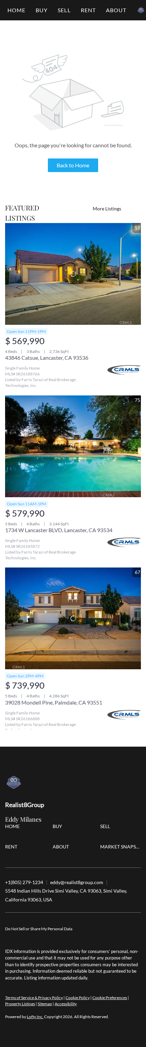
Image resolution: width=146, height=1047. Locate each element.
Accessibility (66, 1003)
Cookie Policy (78, 997)
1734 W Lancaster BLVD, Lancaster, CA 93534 (58, 530)
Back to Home (73, 165)
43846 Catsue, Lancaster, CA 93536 (46, 357)
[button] (42, 10)
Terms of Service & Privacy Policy (34, 997)
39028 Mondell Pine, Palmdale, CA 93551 (53, 702)
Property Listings (20, 1003)
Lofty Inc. (35, 1016)
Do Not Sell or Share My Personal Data (38, 928)
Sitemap (45, 1003)
